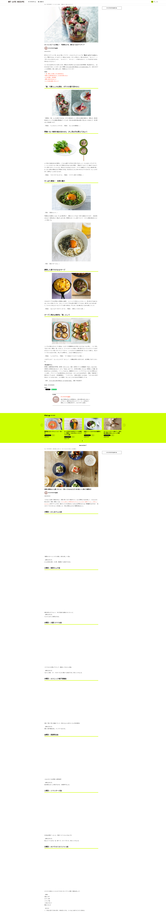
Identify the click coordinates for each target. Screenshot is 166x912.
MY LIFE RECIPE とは (32, 1)
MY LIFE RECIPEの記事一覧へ (112, 452)
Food (53, 435)
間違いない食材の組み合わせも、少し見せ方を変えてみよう (56, 75)
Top (45, 4)
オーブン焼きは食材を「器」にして (52, 81)
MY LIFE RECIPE (49, 4)
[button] (42, 425)
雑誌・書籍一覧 (40, 1)
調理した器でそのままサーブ (50, 79)
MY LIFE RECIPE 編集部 (65, 396)
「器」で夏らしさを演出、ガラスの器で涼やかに (54, 73)
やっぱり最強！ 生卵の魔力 (50, 77)
